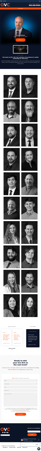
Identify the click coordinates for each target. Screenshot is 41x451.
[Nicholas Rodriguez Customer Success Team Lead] (12, 183)
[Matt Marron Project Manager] (29, 232)
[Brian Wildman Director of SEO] (12, 135)
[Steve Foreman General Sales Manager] (29, 281)
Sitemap (19, 447)
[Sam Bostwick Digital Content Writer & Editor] (29, 256)
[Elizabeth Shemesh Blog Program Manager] (12, 232)
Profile (20, 39)
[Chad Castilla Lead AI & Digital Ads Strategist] (11, 256)
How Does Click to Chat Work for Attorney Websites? (17, 337)
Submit (32, 434)
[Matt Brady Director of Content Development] (29, 110)
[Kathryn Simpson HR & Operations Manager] (11, 281)
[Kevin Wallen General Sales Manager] (12, 208)
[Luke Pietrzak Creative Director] (11, 159)
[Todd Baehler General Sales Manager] (29, 183)
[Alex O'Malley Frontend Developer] (29, 208)
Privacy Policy (18, 411)
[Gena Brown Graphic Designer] (29, 305)
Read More (12, 348)
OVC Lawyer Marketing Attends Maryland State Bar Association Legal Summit (33, 338)
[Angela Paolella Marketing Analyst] (11, 305)
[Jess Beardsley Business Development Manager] (29, 159)
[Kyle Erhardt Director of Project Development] (29, 135)
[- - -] (1, 1)
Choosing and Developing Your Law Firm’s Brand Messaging (6, 337)
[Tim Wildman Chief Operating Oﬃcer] (12, 86)
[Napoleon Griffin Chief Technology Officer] (11, 110)
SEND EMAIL (20, 414)
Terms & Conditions (27, 411)
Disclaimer (5, 447)
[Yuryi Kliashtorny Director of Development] (29, 86)
